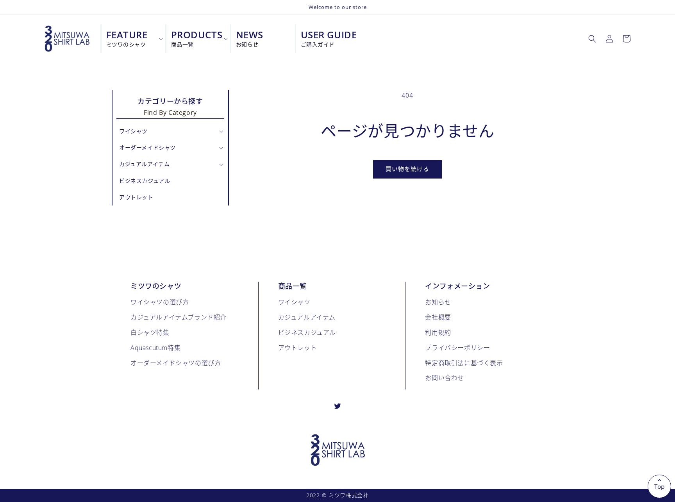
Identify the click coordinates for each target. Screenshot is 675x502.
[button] (592, 38)
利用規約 (438, 332)
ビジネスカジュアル (307, 332)
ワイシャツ (294, 302)
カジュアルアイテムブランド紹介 (178, 317)
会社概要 (438, 317)
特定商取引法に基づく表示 (464, 363)
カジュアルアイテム (307, 317)
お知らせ (438, 302)
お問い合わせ (444, 377)
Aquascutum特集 (155, 347)
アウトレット (297, 347)
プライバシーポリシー (457, 347)
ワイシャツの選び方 (159, 302)
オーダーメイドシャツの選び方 (175, 363)
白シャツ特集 (150, 332)
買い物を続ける (407, 169)
